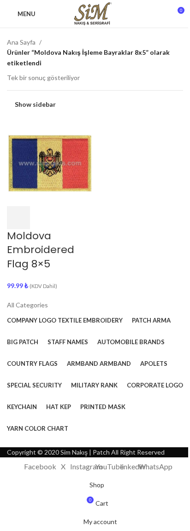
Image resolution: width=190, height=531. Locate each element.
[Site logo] (95, 13)
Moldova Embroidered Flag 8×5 (40, 250)
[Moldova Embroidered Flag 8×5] (50, 162)
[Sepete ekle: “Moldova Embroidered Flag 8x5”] (18, 217)
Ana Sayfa (21, 42)
